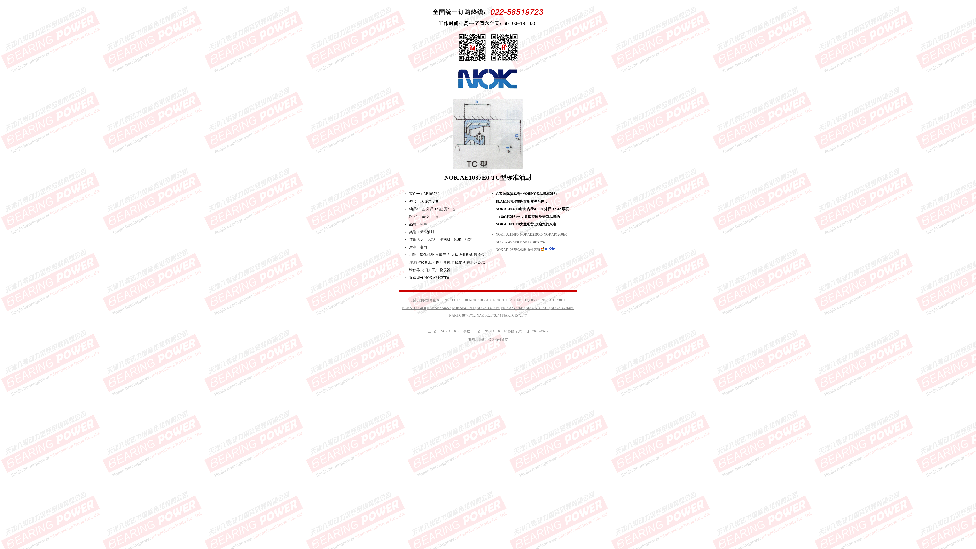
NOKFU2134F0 (504, 300)
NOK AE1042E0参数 (455, 331)
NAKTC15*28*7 (514, 315)
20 (423, 209)
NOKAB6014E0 (562, 308)
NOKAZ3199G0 (538, 308)
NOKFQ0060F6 (528, 300)
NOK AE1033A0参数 (499, 331)
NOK (424, 224)
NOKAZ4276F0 (513, 308)
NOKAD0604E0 (414, 308)
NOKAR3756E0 (488, 308)
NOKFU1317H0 (456, 300)
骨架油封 (494, 340)
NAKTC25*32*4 (489, 315)
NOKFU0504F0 (480, 300)
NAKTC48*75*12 (462, 315)
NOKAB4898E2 (553, 300)
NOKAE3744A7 (439, 308)
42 (441, 209)
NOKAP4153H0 (464, 308)
